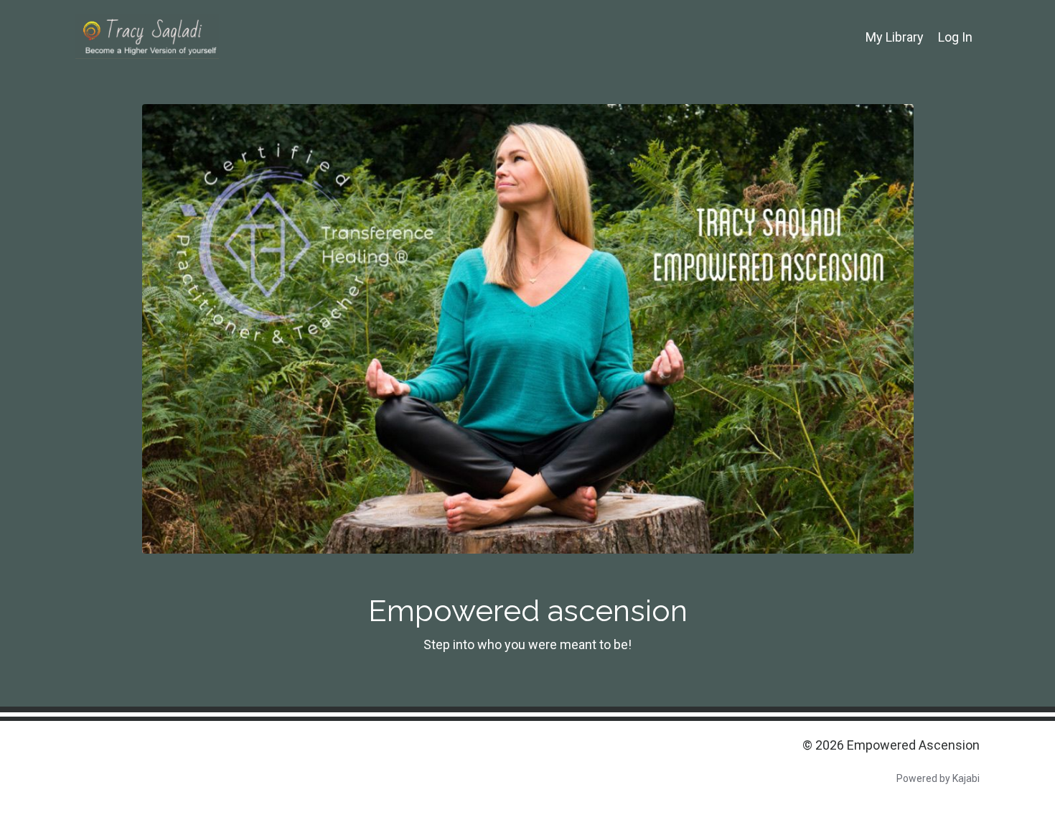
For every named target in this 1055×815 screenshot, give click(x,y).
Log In (955, 37)
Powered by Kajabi (938, 778)
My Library (895, 37)
